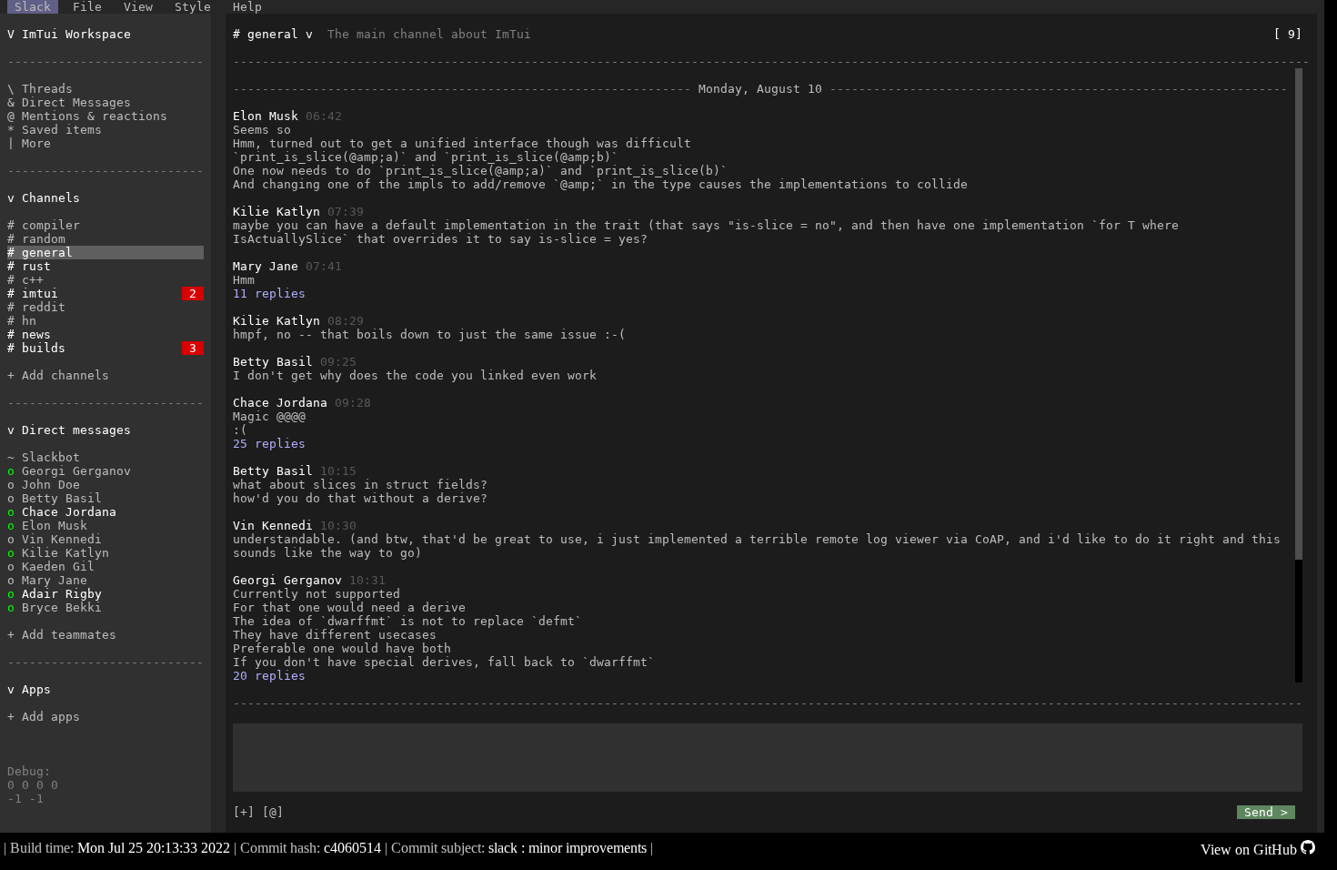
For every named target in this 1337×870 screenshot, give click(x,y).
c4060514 (352, 847)
